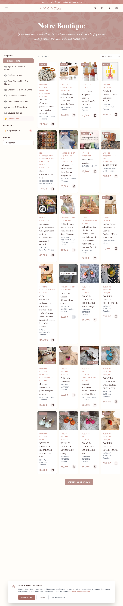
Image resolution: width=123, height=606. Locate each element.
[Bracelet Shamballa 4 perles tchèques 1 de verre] (47, 377)
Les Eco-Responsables (18, 101)
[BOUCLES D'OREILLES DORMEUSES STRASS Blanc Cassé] (47, 442)
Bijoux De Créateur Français (14, 68)
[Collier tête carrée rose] (68, 377)
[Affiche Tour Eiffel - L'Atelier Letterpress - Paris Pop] (110, 95)
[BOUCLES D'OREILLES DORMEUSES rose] (89, 442)
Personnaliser (60, 597)
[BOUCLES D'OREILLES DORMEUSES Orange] (68, 442)
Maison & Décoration (17, 107)
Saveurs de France (16, 113)
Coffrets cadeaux (16, 75)
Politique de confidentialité (79, 592)
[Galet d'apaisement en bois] (47, 161)
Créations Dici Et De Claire (20, 90)
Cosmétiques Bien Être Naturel (16, 82)
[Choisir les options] (52, 124)
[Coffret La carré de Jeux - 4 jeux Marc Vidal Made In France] (68, 95)
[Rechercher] (95, 8)
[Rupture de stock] (74, 317)
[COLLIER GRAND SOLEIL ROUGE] (110, 442)
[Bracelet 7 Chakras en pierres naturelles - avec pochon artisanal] (47, 95)
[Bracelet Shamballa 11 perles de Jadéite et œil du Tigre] (89, 377)
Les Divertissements (17, 95)
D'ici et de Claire (51, 8)
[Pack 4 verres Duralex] (89, 161)
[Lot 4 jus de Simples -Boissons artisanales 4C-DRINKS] (89, 95)
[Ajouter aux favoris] (53, 65)
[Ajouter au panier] (74, 115)
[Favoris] (102, 8)
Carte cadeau (12, 118)
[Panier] (116, 8)
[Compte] (109, 8)
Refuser (43, 597)
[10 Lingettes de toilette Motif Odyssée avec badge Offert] (68, 161)
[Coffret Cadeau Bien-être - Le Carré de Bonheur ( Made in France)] (110, 228)
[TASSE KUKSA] (110, 161)
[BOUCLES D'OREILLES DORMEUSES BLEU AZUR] (110, 377)
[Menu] (6, 8)
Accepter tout (26, 597)
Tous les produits (12, 61)
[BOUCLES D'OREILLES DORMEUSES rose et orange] (89, 304)
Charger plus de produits (79, 482)
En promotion (17, 130)
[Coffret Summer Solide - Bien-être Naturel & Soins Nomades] (68, 228)
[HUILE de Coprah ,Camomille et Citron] (68, 304)
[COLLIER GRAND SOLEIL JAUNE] (110, 304)
